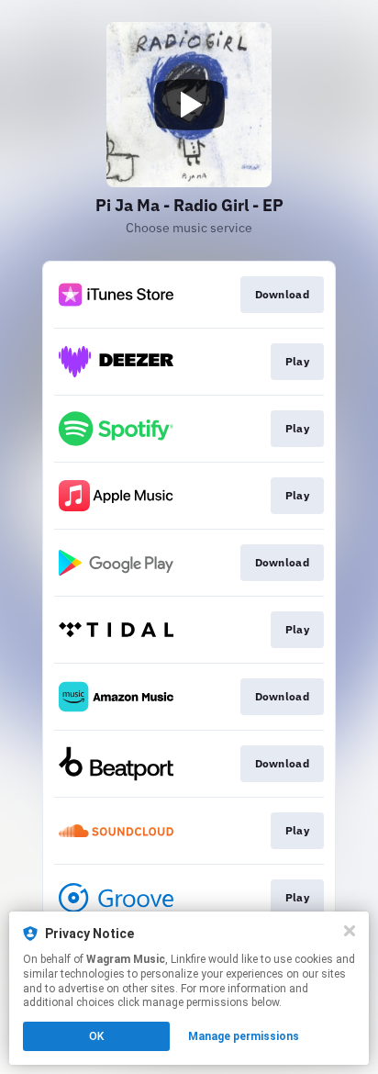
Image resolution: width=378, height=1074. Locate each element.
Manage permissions (243, 1036)
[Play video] (189, 104)
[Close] (349, 930)
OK (96, 1036)
